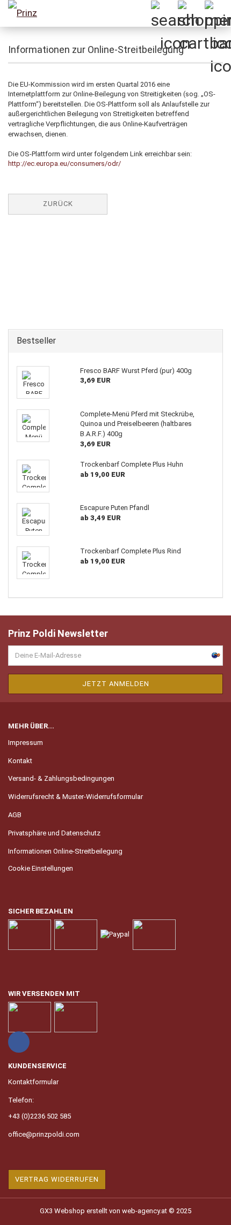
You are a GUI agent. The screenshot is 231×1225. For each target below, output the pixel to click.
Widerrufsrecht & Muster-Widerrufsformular (75, 797)
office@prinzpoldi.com (44, 1134)
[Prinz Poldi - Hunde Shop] (27, 13)
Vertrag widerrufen (57, 1179)
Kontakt (20, 761)
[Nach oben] (201, 1209)
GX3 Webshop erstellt (73, 1211)
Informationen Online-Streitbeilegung (65, 851)
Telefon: (21, 1100)
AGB (14, 815)
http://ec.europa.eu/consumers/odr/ (64, 163)
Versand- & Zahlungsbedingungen (61, 778)
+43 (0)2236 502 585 (39, 1116)
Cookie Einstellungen (40, 868)
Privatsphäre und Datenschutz (54, 833)
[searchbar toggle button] (163, 13)
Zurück (58, 204)
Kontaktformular (33, 1082)
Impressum (25, 743)
